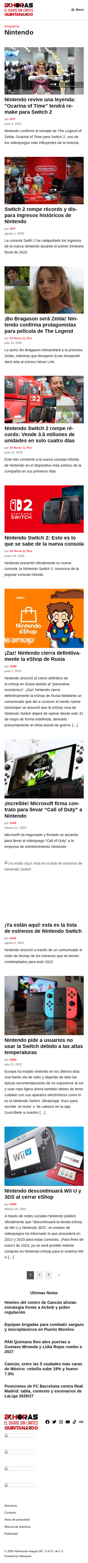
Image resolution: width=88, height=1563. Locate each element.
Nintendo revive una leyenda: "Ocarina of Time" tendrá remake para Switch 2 (40, 106)
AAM (13, 823)
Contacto (10, 1512)
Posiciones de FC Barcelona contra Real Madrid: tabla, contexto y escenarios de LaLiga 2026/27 (44, 1391)
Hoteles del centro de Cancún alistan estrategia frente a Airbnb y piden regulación (40, 1307)
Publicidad (11, 1533)
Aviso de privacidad (17, 1519)
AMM (13, 666)
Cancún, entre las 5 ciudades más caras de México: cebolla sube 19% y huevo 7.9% (43, 1369)
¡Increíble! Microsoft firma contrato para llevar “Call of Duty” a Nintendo (43, 809)
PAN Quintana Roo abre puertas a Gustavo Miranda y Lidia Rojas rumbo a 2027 (43, 1347)
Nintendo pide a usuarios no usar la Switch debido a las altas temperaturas (44, 1046)
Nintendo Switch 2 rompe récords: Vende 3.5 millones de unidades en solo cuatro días (40, 434)
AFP (12, 119)
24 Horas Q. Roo (21, 338)
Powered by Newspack (18, 1556)
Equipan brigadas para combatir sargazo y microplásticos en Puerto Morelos (44, 1327)
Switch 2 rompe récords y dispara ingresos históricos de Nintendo (41, 215)
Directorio (11, 1505)
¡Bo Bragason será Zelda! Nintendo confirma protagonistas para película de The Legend (41, 325)
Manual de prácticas (18, 1526)
